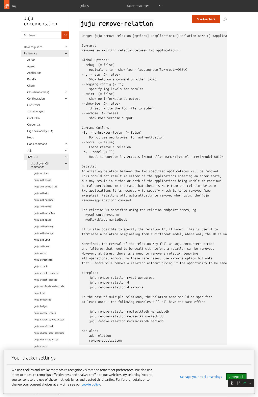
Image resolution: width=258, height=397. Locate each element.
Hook (30, 137)
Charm (31, 85)
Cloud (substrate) (38, 92)
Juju (29, 150)
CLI (32, 156)
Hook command (37, 143)
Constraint (34, 105)
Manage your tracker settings (201, 376)
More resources (138, 5)
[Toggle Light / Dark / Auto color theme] (225, 19)
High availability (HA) (40, 131)
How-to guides (33, 47)
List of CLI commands (39, 165)
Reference (30, 53)
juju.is (84, 5)
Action (31, 59)
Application (34, 72)
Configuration (36, 98)
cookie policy (91, 384)
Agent (31, 66)
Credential (34, 124)
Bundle (31, 79)
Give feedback (206, 19)
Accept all (236, 376)
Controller (33, 118)
